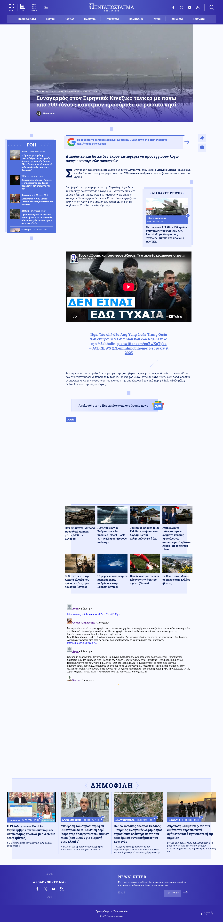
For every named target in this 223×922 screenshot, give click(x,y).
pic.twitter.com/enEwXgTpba (142, 343)
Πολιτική (90, 19)
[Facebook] (173, 7)
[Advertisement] (128, 466)
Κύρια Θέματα (27, 19)
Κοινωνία (199, 19)
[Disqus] (128, 644)
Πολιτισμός (136, 19)
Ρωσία (40, 91)
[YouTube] (189, 7)
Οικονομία (112, 19)
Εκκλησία (177, 19)
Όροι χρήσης (102, 911)
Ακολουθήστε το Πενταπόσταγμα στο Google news (113, 405)
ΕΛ (46, 7)
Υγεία (157, 19)
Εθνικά (50, 19)
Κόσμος (69, 19)
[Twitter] (181, 7)
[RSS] (197, 7)
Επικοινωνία (120, 911)
